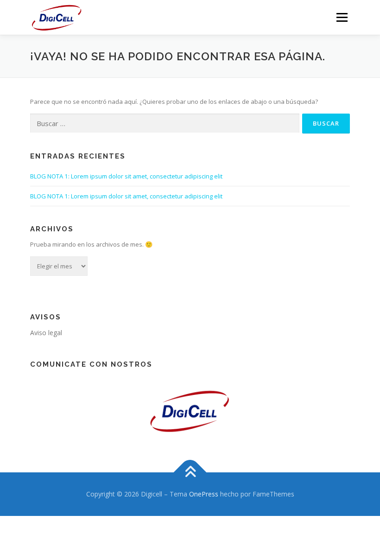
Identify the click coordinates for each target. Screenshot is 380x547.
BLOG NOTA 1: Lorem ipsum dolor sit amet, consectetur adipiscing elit (126, 176)
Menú (342, 17)
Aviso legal (46, 332)
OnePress (203, 494)
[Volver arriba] (190, 472)
